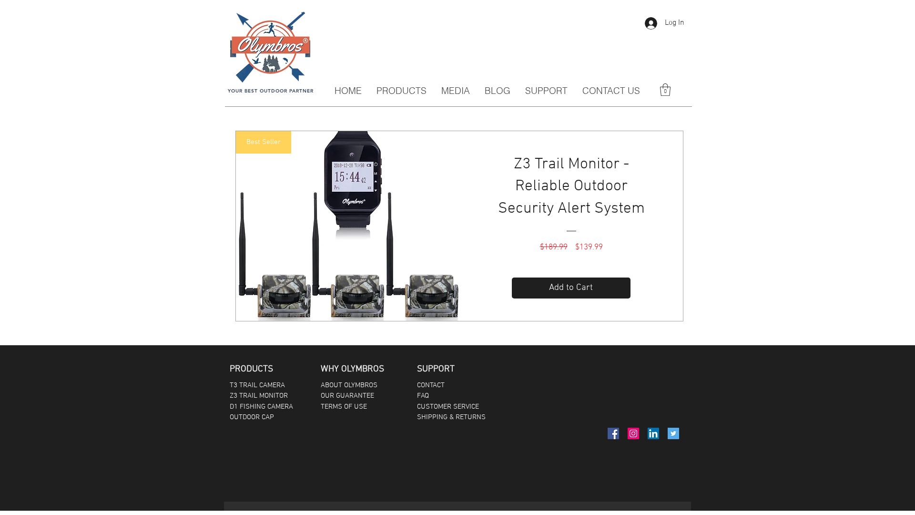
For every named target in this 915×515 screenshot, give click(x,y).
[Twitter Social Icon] (673, 433)
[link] (665, 89)
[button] (455, 90)
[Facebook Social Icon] (613, 433)
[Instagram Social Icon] (633, 433)
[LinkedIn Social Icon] (653, 433)
